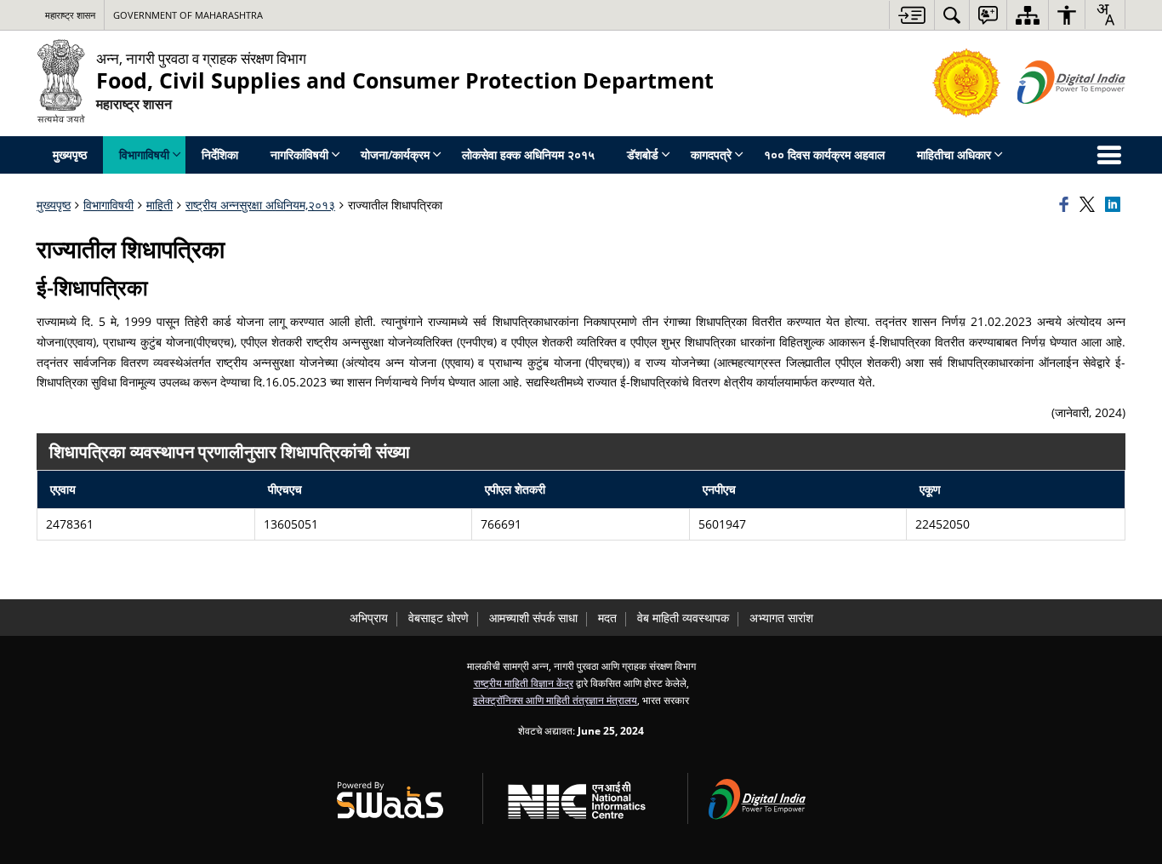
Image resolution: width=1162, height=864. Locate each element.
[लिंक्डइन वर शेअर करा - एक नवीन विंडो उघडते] (1115, 205)
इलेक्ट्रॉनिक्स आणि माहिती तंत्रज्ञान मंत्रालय (555, 700)
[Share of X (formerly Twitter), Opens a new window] (1089, 205)
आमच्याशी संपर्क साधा (533, 617)
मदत (607, 617)
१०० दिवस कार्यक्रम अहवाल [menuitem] (824, 154)
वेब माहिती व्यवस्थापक (683, 617)
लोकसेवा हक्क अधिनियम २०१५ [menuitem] (528, 154)
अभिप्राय (369, 617)
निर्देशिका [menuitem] (220, 154)
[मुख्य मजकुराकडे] (911, 15)
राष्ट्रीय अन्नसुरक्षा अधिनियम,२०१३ (260, 205)
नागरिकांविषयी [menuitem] (299, 154)
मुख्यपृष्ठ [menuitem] (70, 154)
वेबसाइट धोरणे (438, 617)
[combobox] (1105, 14)
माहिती (159, 205)
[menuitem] (952, 15)
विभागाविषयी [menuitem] (144, 154)
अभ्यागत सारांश (781, 617)
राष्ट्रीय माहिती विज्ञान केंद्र (523, 682)
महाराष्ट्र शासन (70, 15)
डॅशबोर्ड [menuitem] (642, 154)
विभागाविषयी (108, 205)
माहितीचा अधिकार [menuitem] (954, 154)
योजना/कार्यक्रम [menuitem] (395, 154)
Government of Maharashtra (188, 15)
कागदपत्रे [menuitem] (711, 154)
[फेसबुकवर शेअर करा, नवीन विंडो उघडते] (1067, 205)
